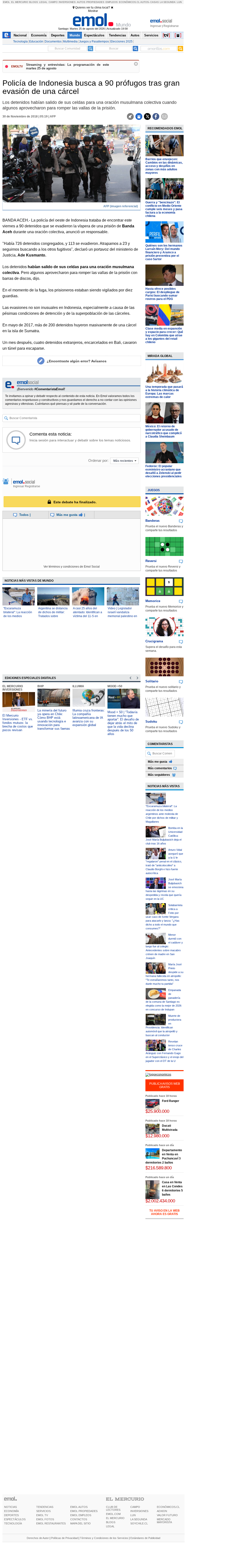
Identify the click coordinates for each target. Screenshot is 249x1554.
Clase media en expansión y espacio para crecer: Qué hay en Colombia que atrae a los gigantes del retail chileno (164, 335)
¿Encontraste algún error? (77, 361)
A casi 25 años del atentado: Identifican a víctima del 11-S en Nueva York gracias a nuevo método (87, 616)
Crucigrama (154, 641)
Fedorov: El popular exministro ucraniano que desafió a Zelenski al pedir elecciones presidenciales (163, 471)
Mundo (75, 35)
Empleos (112, 2)
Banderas (152, 520)
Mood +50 (114, 686)
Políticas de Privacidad (64, 1538)
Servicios (151, 35)
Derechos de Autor (38, 1538)
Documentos (53, 41)
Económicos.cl (129, 2)
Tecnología (20, 41)
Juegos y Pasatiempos (94, 41)
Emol (6, 2)
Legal (43, 2)
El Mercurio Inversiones (12, 688)
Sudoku (151, 721)
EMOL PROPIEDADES (84, 1511)
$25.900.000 (157, 1111)
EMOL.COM (113, 1514)
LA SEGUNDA (138, 1519)
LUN (133, 1515)
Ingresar (155, 26)
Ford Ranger (170, 1101)
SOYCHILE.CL (139, 1523)
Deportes (57, 35)
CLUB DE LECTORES (113, 1508)
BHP (40, 686)
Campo (53, 2)
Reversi (151, 561)
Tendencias (117, 35)
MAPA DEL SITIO (80, 1523)
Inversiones (67, 2)
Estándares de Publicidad (145, 1538)
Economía (38, 35)
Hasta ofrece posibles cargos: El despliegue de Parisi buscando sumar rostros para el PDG (162, 294)
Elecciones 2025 (121, 41)
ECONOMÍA (11, 1511)
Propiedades (95, 2)
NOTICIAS (10, 1506)
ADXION (162, 1511)
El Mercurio (19, 2)
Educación (36, 41)
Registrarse (171, 26)
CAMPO (135, 1506)
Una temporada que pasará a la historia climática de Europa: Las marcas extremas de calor (164, 392)
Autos (81, 2)
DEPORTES (11, 1515)
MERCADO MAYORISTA (164, 1521)
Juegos (154, 490)
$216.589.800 (158, 1167)
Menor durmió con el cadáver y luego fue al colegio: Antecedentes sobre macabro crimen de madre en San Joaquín (164, 946)
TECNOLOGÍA (13, 1523)
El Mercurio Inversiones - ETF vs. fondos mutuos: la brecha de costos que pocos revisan (17, 723)
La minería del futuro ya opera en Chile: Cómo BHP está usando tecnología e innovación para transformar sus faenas (53, 719)
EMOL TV (42, 1515)
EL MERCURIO (115, 1518)
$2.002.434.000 (160, 1200)
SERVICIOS (43, 1511)
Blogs (33, 2)
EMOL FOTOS (45, 1519)
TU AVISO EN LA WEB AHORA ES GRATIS (164, 1212)
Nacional (20, 35)
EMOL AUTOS (79, 1506)
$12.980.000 (157, 1135)
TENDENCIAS (44, 1506)
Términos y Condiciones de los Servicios (104, 1538)
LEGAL (110, 1526)
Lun (179, 2)
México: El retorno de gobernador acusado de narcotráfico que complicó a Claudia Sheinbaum (163, 431)
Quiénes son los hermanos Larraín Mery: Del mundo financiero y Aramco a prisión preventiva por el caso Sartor (163, 252)
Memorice (152, 601)
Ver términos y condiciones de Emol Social (72, 566)
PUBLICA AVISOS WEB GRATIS (164, 1085)
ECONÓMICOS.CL (168, 1506)
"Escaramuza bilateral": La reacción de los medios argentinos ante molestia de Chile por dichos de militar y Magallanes (162, 814)
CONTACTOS (78, 1519)
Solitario (151, 681)
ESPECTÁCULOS (15, 1519)
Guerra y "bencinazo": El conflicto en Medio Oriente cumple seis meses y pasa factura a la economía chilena (163, 209)
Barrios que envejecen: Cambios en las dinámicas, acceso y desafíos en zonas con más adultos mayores (164, 165)
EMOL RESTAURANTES (51, 1523)
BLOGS (110, 1522)
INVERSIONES (139, 1511)
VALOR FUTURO (167, 1515)
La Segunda (168, 2)
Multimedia (70, 41)
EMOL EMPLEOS (80, 1515)
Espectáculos (94, 35)
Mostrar (93, 11)
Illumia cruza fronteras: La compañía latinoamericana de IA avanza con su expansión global (88, 718)
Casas (154, 2)
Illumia (78, 686)
